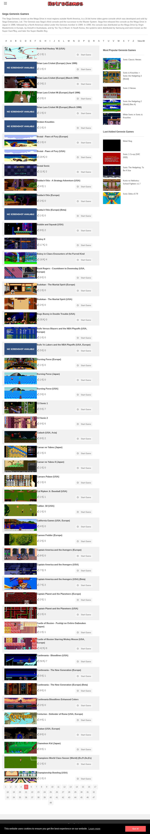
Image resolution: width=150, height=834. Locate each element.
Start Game (86, 55)
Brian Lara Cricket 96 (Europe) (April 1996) (58, 92)
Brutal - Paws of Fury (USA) (51, 151)
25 (51, 792)
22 (32, 792)
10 (52, 787)
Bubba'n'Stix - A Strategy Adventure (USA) (58, 180)
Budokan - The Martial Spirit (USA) (54, 299)
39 (45, 797)
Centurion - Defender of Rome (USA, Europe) (60, 714)
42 (63, 797)
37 (32, 797)
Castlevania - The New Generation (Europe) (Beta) (62, 684)
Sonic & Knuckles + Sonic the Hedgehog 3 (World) (132, 76)
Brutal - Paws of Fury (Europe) (52, 136)
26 (57, 792)
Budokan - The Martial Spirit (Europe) (56, 284)
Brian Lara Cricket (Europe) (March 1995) (58, 78)
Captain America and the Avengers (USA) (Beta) (61, 579)
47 (94, 797)
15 (83, 787)
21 (26, 792)
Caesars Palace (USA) (48, 476)
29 (75, 792)
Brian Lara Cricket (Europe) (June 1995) (57, 63)
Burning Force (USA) (47, 388)
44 (75, 797)
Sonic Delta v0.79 (130, 194)
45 (81, 797)
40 (51, 797)
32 (94, 792)
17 (95, 787)
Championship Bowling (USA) (52, 772)
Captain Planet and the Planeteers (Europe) (59, 594)
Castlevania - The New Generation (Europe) (59, 670)
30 (81, 792)
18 (8, 792)
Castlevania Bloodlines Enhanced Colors (58, 699)
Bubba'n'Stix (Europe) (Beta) (51, 210)
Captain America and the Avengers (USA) (58, 564)
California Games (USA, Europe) (53, 520)
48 (51, 803)
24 (45, 792)
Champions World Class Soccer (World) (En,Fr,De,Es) (64, 758)
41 (57, 797)
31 (88, 792)
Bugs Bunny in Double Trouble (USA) (56, 314)
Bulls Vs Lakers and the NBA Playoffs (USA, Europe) (64, 344)
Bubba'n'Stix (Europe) (48, 195)
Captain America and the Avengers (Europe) (59, 550)
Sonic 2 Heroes (129, 88)
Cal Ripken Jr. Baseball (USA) (52, 491)
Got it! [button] (135, 829)
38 (38, 797)
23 (38, 792)
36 (26, 797)
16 (89, 787)
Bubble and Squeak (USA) (50, 224)
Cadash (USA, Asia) (47, 432)
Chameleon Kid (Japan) (49, 743)
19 (14, 792)
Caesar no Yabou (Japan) (49, 447)
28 (69, 792)
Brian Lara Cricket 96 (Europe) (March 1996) (59, 107)
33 (8, 797)
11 (58, 787)
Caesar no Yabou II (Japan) (50, 462)
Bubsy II (41, 239)
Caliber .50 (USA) (45, 506)
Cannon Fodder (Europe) (49, 535)
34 (14, 797)
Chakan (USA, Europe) (48, 728)
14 (77, 787)
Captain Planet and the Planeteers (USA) (57, 608)
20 (20, 792)
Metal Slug (127, 141)
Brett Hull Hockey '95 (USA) (51, 48)
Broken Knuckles (45, 122)
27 (63, 792)
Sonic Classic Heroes (132, 59)
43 (69, 797)
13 (71, 787)
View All (141, 41)
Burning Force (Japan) (48, 374)
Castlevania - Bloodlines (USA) (52, 655)
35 (20, 797)
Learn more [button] (94, 828)
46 (88, 797)
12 (64, 787)
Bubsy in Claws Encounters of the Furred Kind (61, 254)
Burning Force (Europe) (49, 359)
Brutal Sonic (43, 166)
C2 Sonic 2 (42, 418)
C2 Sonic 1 (42, 403)
